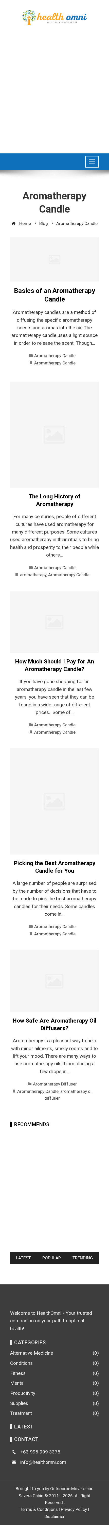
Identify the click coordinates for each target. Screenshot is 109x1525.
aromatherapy (33, 574)
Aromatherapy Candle (55, 355)
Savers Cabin (31, 1495)
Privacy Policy (74, 1509)
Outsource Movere (67, 1488)
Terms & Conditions (39, 1509)
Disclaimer (54, 1516)
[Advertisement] (54, 89)
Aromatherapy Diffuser (55, 1084)
